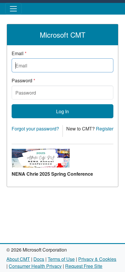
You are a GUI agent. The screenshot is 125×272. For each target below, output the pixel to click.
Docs (38, 259)
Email (19, 53)
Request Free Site (83, 266)
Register (104, 128)
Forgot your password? (35, 128)
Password (23, 80)
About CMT (18, 259)
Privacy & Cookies (97, 259)
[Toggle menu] (13, 9)
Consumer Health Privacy (35, 266)
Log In (62, 111)
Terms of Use (61, 259)
